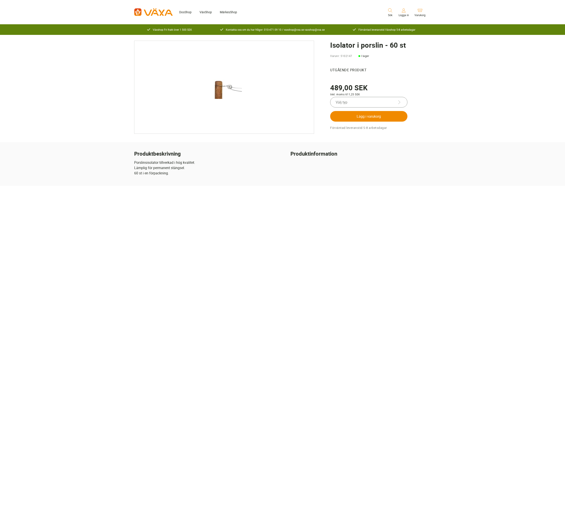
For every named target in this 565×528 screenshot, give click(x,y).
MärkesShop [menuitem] (228, 12)
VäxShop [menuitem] (206, 12)
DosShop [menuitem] (185, 12)
